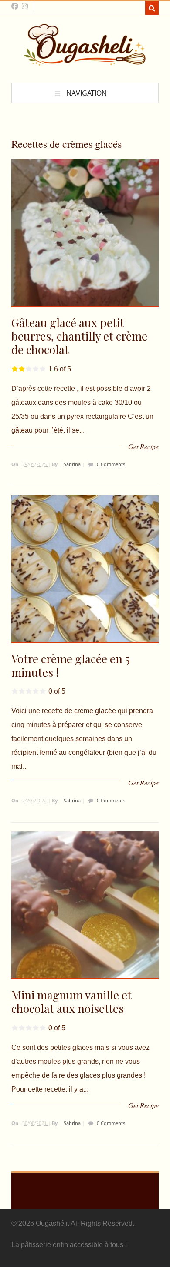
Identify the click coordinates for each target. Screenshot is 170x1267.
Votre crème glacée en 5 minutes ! (70, 665)
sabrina (72, 464)
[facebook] (14, 6)
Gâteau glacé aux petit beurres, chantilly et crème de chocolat (79, 336)
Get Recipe (143, 446)
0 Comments (110, 464)
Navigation (86, 93)
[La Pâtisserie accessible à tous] (85, 61)
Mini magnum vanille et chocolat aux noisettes (71, 1001)
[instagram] (25, 6)
